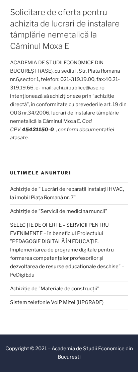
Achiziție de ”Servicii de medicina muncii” (58, 211)
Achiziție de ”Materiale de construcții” (54, 289)
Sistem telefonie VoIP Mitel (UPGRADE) (57, 302)
